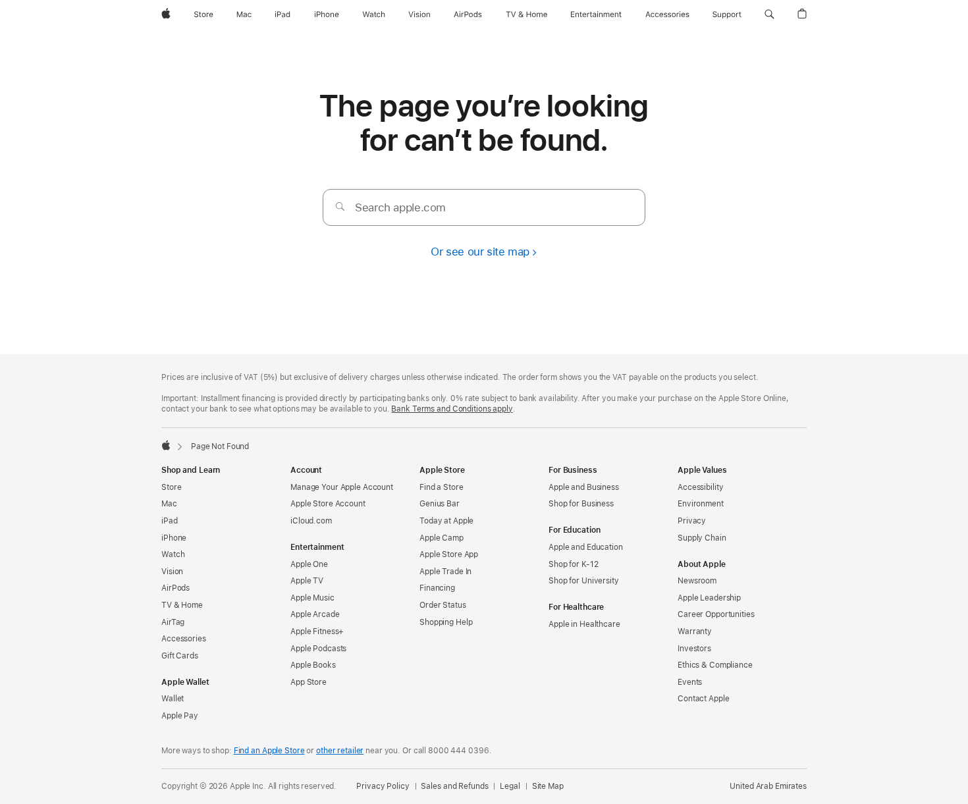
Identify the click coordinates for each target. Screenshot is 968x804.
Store (171, 487)
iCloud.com (311, 520)
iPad (169, 520)
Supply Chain (702, 538)
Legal (510, 786)
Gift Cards (179, 655)
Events (690, 682)
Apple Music (312, 598)
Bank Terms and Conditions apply (451, 409)
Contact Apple (703, 698)
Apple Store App (448, 554)
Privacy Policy (382, 786)
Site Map (548, 786)
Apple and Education (586, 547)
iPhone (173, 538)
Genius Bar (439, 503)
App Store (308, 682)
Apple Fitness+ (317, 631)
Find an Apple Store (269, 750)
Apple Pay (179, 715)
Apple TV (306, 580)
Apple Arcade (315, 614)
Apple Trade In (445, 571)
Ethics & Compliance (715, 665)
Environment (701, 503)
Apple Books (313, 665)
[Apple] (166, 445)
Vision (172, 571)
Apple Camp (441, 538)
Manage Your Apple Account (341, 487)
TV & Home (182, 605)
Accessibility (700, 487)
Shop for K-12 (573, 564)
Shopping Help (445, 622)
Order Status (442, 605)
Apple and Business (584, 487)
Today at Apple (446, 520)
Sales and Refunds (454, 786)
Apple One (309, 564)
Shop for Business (581, 503)
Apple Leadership (709, 598)
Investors (694, 648)
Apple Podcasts (318, 648)
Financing (437, 588)
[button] (769, 14)
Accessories (183, 638)
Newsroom (697, 580)
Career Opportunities (716, 614)
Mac (169, 503)
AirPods (175, 588)
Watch (172, 554)
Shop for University (584, 580)
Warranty (695, 631)
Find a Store (441, 487)
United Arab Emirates (768, 786)
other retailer (339, 750)
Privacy (692, 520)
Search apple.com (400, 207)
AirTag (172, 622)
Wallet (172, 698)
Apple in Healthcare (584, 624)
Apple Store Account (327, 503)
